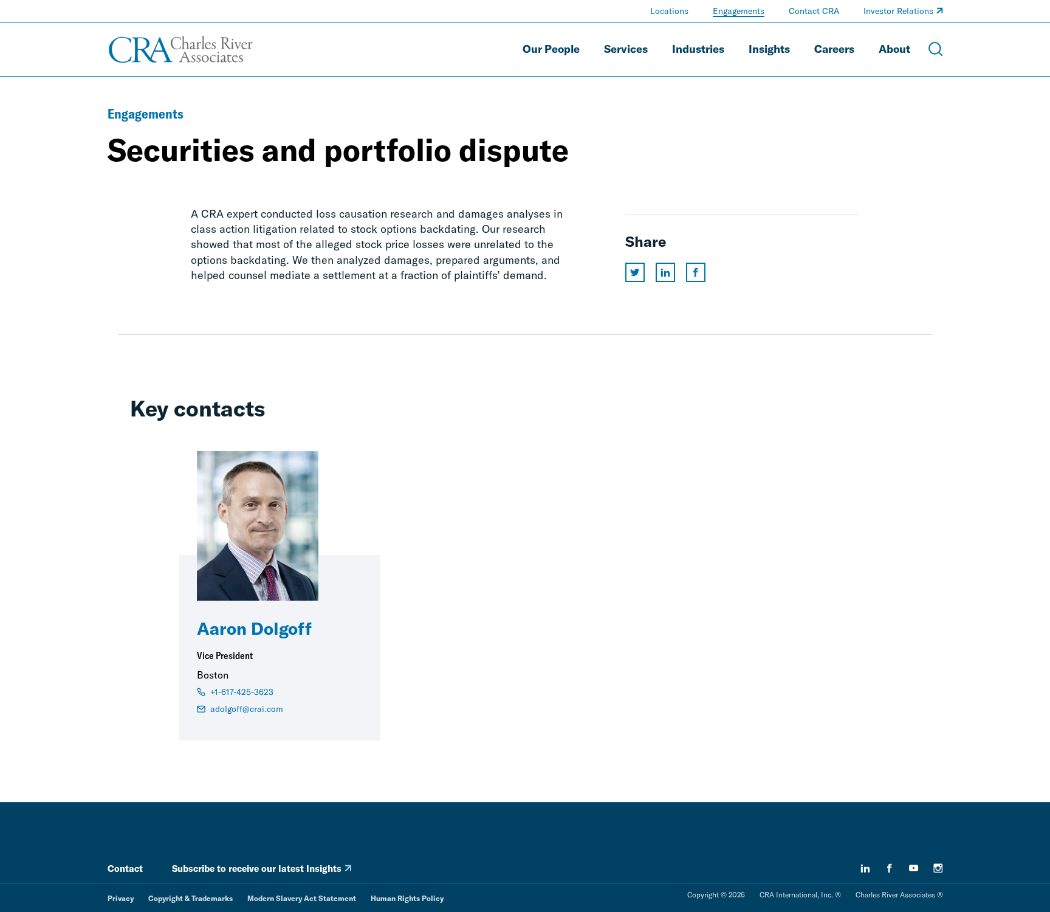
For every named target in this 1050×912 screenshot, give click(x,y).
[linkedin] (865, 868)
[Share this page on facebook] (695, 272)
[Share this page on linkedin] (665, 272)
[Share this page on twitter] (635, 272)
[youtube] (914, 868)
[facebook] (889, 868)
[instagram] (938, 868)
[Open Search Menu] (935, 49)
